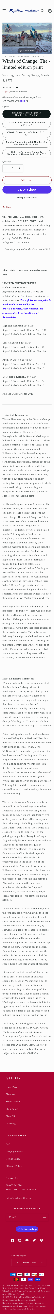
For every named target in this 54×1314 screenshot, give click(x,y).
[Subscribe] (44, 1217)
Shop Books (12, 1109)
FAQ (8, 1144)
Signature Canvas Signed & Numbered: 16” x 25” (26, 113)
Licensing (11, 1123)
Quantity (6, 161)
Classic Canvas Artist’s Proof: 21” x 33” (26, 133)
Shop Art (10, 1094)
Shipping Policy (14, 1166)
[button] (4, 11)
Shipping (6, 92)
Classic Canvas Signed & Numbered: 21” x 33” (26, 123)
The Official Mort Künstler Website (25, 1297)
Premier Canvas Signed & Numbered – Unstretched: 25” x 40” (26, 143)
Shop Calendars (14, 1101)
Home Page (11, 1087)
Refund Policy (13, 1159)
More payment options (27, 198)
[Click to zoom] (27, 38)
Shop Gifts (11, 1116)
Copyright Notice (14, 1151)
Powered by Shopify (27, 1300)
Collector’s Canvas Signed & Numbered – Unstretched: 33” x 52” (26, 153)
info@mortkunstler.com (19, 1198)
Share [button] (9, 207)
